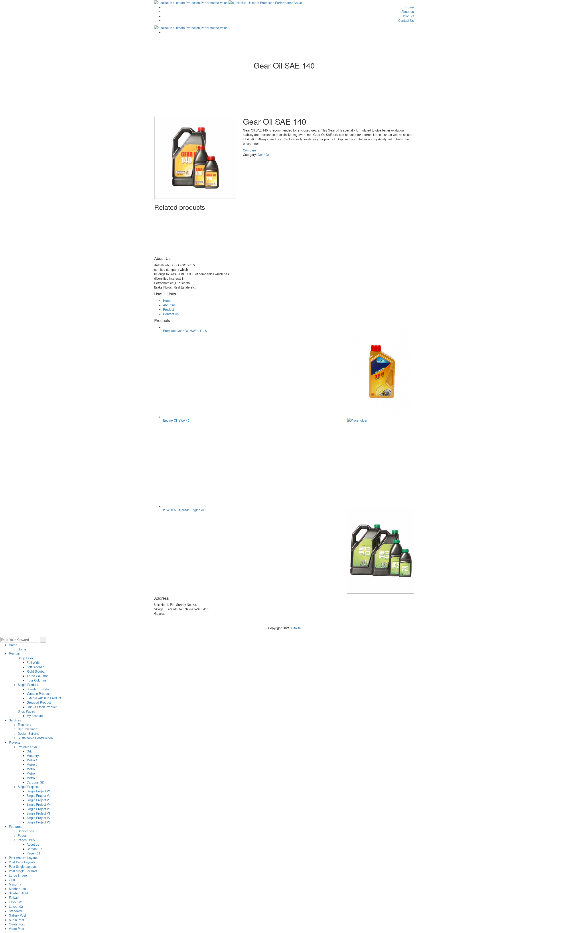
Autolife (295, 628)
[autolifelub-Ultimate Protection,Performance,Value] (191, 2)
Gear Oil (263, 154)
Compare (249, 150)
